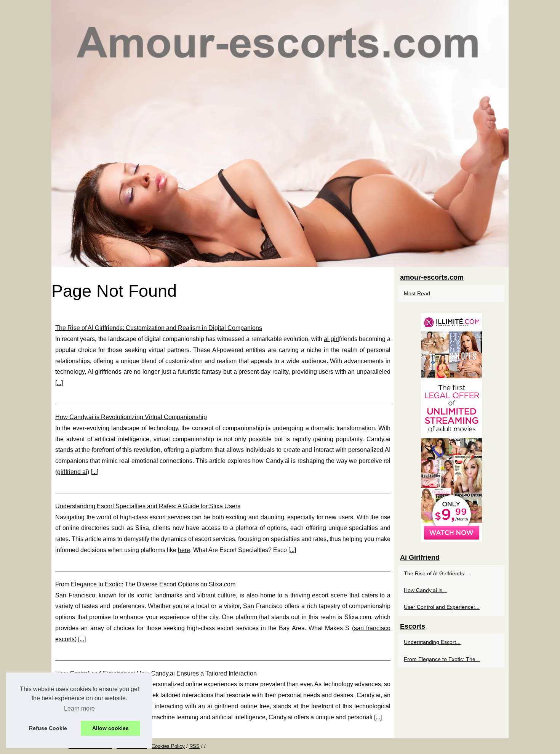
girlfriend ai (72, 472)
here (184, 550)
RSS (194, 746)
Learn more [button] (79, 708)
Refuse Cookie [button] (48, 728)
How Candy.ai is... (425, 590)
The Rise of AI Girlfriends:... (437, 573)
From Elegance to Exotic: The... (442, 659)
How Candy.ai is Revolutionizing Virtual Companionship (131, 417)
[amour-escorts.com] (280, 133)
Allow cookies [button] (110, 728)
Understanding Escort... (432, 642)
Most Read (417, 293)
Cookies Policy (168, 746)
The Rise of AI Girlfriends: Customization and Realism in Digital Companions (158, 328)
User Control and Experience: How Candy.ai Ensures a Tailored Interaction (156, 673)
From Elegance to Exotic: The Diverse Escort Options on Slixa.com (145, 584)
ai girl (331, 339)
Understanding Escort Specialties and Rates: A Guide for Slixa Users (147, 506)
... (59, 382)
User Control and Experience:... (442, 607)
